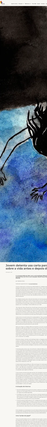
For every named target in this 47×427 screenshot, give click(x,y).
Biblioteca (27, 3)
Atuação (20, 3)
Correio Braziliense (33, 283)
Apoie (38, 3)
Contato (43, 3)
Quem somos (14, 3)
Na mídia (34, 3)
